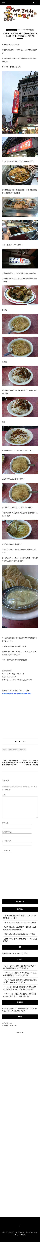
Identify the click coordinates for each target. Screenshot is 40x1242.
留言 (4, 795)
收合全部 (24, 953)
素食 (4, 749)
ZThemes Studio (20, 1235)
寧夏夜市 (22, 749)
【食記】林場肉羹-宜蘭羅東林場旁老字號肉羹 (19, 934)
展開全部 (5, 953)
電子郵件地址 (7, 832)
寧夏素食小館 (13, 749)
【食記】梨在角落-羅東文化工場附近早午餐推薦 (19, 923)
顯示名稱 (5, 823)
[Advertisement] (20, 716)
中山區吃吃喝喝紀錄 (11, 30)
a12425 (7, 973)
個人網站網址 (6, 841)
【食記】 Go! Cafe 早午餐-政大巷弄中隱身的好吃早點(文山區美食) (29, 763)
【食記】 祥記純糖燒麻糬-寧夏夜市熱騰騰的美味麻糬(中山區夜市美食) (11, 763)
